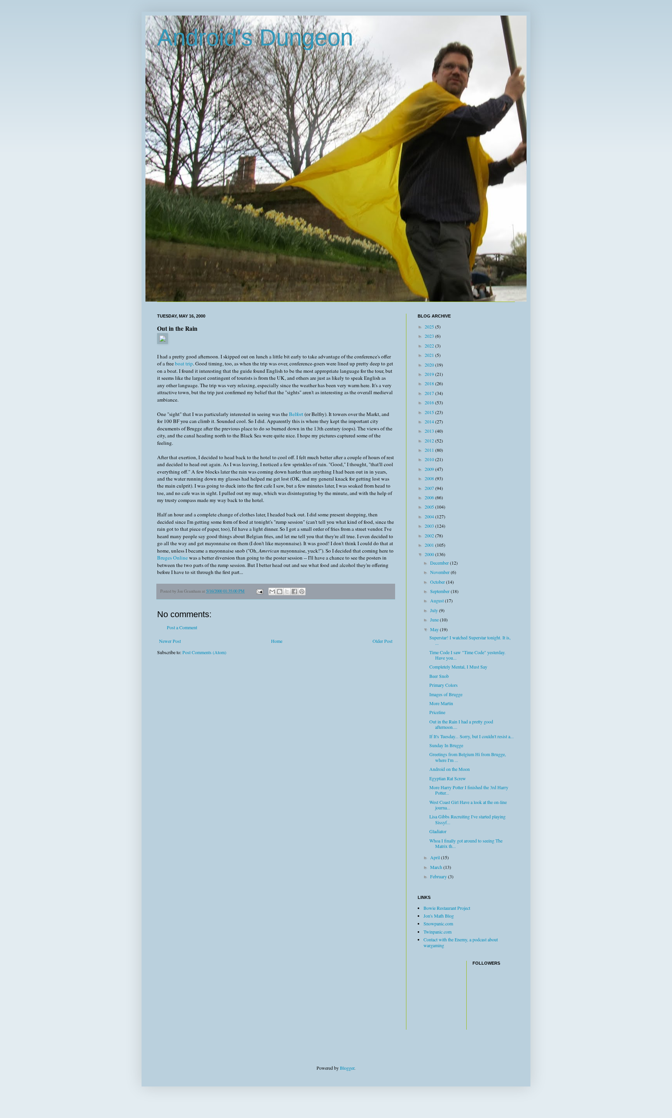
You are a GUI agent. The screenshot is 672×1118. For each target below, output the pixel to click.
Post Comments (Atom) (204, 652)
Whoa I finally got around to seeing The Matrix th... (465, 843)
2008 (430, 478)
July (434, 610)
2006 (430, 497)
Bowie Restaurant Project (447, 908)
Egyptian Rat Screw (447, 778)
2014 (430, 421)
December (440, 563)
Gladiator (437, 831)
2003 (430, 526)
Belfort (296, 414)
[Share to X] (287, 591)
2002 (430, 535)
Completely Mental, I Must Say (458, 666)
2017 (430, 393)
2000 (430, 554)
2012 (430, 440)
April (435, 857)
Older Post (382, 641)
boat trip (184, 363)
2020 (430, 365)
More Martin (441, 703)
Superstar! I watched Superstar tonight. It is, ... (470, 640)
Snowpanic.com (438, 923)
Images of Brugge (445, 694)
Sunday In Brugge (446, 745)
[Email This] (272, 591)
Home (276, 641)
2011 (430, 450)
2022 (430, 345)
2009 (430, 469)
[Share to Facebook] (294, 591)
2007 (430, 488)
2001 (430, 545)
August (437, 600)
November (440, 572)
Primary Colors (443, 685)
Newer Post (170, 641)
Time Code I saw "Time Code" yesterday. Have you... (467, 655)
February (439, 876)
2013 (430, 431)
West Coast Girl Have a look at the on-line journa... (468, 805)
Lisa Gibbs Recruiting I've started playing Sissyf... (467, 819)
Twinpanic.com (438, 931)
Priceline (437, 712)
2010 (430, 459)
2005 (430, 507)
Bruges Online (172, 557)
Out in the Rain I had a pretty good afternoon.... (461, 724)
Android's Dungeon (255, 38)
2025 (430, 326)
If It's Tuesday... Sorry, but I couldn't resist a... (471, 736)
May (435, 629)
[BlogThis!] (280, 591)
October (438, 582)
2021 (430, 355)
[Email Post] (259, 591)
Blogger (347, 1068)
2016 (430, 402)
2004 (430, 516)
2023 (430, 336)
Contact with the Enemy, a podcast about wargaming (461, 942)
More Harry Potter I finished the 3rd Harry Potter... (468, 790)
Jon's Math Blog (439, 916)
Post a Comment (182, 627)
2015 (430, 412)
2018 (430, 383)
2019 (430, 374)
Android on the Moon (449, 769)
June (435, 619)
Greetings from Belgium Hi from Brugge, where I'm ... (467, 757)
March (436, 867)
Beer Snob (439, 676)
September (440, 591)
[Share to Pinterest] (302, 591)
